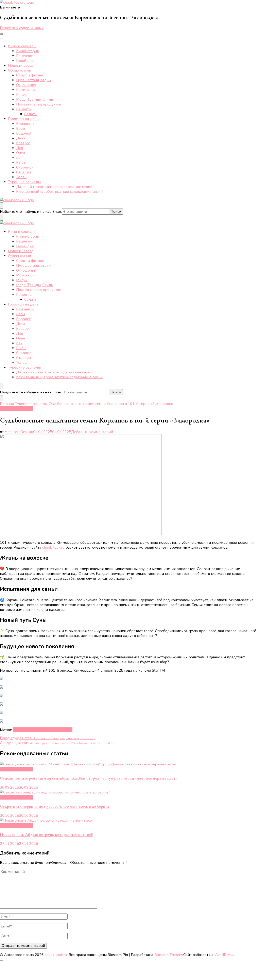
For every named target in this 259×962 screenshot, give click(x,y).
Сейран (54, 729)
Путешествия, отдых (33, 80)
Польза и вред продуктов (38, 104)
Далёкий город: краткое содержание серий (54, 186)
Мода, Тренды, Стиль (34, 99)
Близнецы (25, 123)
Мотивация (26, 89)
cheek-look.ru (53, 547)
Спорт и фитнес (30, 75)
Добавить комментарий (92, 431)
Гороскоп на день (23, 118)
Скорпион (25, 167)
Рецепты (24, 109)
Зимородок (22, 729)
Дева (20, 138)
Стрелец (23, 172)
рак (19, 157)
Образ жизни (19, 70)
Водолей (23, 133)
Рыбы (21, 162)
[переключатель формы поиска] (1, 205)
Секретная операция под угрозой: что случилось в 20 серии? (54, 806)
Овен (20, 152)
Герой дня (25, 60)
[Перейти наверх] (1, 960)
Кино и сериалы (22, 46)
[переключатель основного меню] (1, 34)
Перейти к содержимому (22, 27)
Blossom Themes (168, 954)
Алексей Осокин (19, 431)
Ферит (66, 729)
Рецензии (24, 55)
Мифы (22, 94)
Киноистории (27, 50)
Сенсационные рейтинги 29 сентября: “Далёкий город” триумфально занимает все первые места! (89, 778)
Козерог (23, 143)
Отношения (26, 84)
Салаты (30, 114)
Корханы (40, 729)
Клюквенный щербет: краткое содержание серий (59, 191)
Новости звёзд (20, 65)
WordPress (223, 954)
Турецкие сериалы (24, 181)
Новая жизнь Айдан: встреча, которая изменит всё (46, 834)
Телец (21, 177)
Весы (20, 128)
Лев (19, 147)
